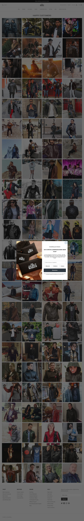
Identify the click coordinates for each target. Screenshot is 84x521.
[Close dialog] (66, 243)
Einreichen (54, 270)
